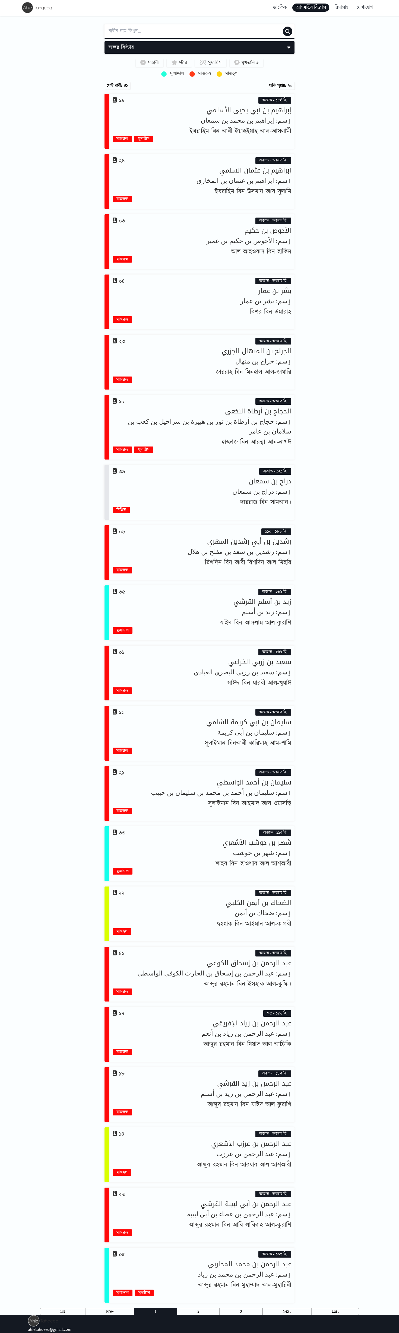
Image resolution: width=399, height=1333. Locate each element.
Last (335, 1311)
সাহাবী (152, 62)
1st (62, 1311)
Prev (110, 1311)
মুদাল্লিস (214, 62)
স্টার (182, 62)
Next (287, 1311)
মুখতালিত (249, 62)
